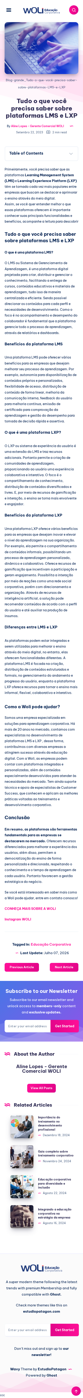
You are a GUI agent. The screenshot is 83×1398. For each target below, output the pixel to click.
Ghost (52, 1375)
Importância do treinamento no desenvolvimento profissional (50, 1123)
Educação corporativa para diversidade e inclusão (54, 1183)
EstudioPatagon (52, 1369)
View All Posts (41, 1088)
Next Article (64, 967)
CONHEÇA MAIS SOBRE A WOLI (30, 909)
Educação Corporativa (51, 944)
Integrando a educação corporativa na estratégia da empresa (54, 1213)
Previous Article (22, 967)
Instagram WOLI (18, 919)
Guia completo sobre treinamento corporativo (56, 1153)
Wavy (15, 1369)
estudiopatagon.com (41, 1311)
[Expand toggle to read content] (71, 153)
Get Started (64, 1026)
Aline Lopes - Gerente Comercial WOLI (41, 1068)
